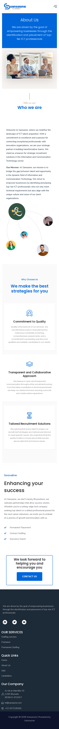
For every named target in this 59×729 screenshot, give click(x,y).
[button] (29, 65)
